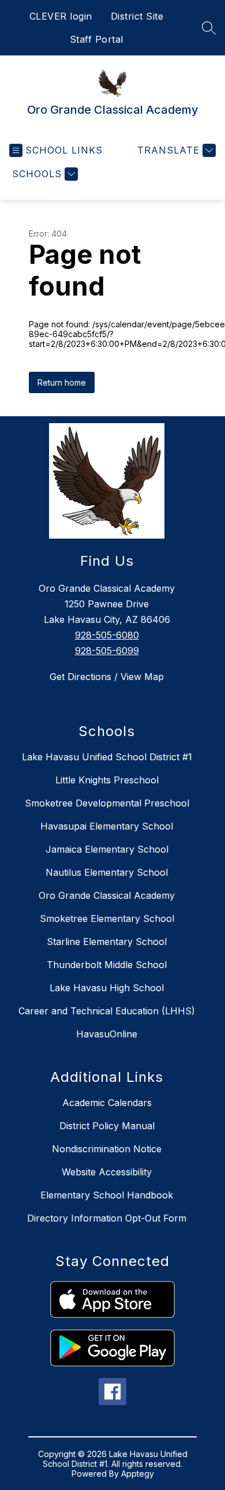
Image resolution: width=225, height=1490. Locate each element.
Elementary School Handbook (106, 1195)
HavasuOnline (106, 1034)
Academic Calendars (107, 1102)
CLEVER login (60, 16)
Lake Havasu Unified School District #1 (107, 757)
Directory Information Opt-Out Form (106, 1218)
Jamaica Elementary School (107, 849)
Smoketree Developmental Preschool (107, 803)
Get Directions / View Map (107, 676)
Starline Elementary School (107, 941)
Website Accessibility (107, 1172)
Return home (62, 382)
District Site (137, 16)
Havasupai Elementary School (106, 826)
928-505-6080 (107, 635)
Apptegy (137, 1473)
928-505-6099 (107, 650)
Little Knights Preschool (107, 780)
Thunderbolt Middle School (107, 964)
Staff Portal (96, 39)
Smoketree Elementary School (107, 918)
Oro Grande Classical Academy (107, 895)
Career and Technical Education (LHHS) (106, 1011)
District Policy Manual (107, 1125)
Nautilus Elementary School (107, 872)
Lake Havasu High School (107, 988)
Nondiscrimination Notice (107, 1149)
